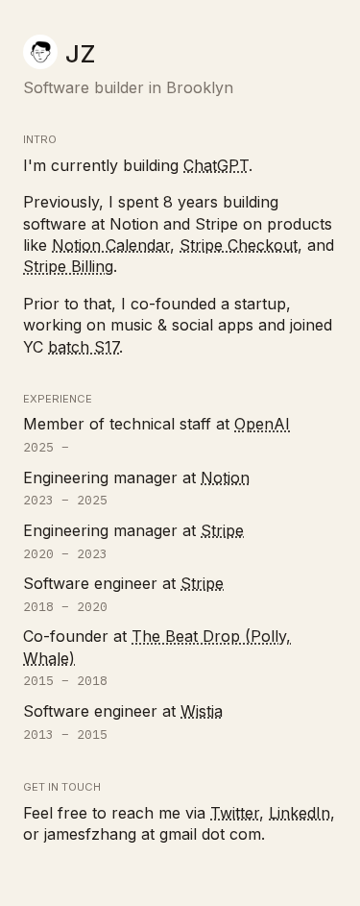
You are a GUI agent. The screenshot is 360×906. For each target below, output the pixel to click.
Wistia (201, 711)
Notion (225, 477)
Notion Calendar (111, 245)
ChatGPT (216, 165)
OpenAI (262, 423)
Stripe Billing (68, 266)
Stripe (222, 530)
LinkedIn (299, 812)
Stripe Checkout (239, 245)
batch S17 (83, 346)
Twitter (234, 812)
